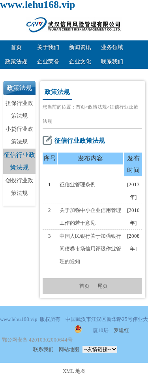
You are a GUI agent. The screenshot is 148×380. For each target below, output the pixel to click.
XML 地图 (74, 371)
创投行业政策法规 (19, 187)
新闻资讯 (80, 47)
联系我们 (112, 62)
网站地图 (69, 349)
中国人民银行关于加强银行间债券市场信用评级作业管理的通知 (90, 248)
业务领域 (112, 47)
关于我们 (48, 47)
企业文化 (80, 62)
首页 (16, 47)
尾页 (102, 286)
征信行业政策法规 (19, 161)
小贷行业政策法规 (19, 135)
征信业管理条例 (78, 184)
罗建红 (121, 330)
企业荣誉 (48, 62)
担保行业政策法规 (19, 109)
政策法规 (16, 62)
